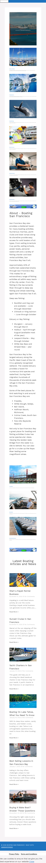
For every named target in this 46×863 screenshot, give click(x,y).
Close (31, 861)
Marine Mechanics (12, 199)
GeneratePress (7, 847)
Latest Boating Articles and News (23, 562)
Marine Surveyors (11, 147)
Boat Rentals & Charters (12, 538)
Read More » (13, 612)
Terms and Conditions (29, 854)
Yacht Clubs (11, 486)
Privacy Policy (14, 854)
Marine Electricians (12, 173)
